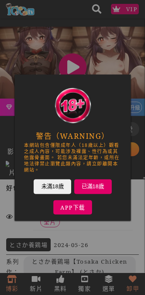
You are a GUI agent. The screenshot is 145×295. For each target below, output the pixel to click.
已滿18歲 (93, 186)
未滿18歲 (52, 186)
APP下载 (72, 207)
